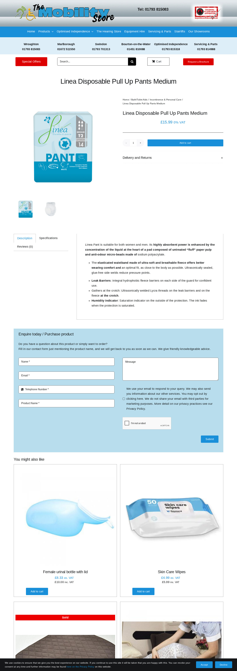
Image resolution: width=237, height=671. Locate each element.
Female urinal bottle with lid (65, 572)
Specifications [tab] (48, 238)
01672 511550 (66, 49)
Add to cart (185, 143)
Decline (223, 664)
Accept (204, 664)
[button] (173, 157)
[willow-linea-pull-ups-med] (63, 147)
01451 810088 (136, 49)
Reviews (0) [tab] (25, 246)
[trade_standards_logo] (206, 3)
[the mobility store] (65, 4)
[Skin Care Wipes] (172, 516)
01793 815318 (171, 49)
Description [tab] (24, 238)
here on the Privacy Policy (80, 666)
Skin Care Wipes (172, 572)
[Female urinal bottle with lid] (65, 516)
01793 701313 (101, 49)
